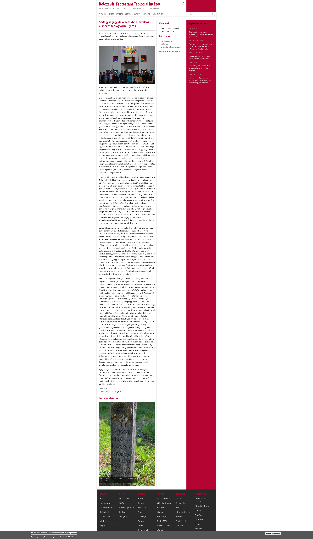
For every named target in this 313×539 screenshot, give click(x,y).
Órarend (140, 512)
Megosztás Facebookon (169, 51)
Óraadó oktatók (181, 503)
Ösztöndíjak (142, 516)
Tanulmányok (162, 516)
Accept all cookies (273, 534)
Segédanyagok (143, 530)
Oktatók (179, 498)
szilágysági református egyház (171, 47)
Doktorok (179, 525)
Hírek (101, 498)
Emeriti (178, 507)
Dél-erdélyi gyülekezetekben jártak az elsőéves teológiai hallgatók (199, 68)
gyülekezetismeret (167, 41)
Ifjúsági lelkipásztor (183, 512)
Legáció (197, 524)
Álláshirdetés (104, 521)
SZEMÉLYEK (146, 14)
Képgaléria (198, 528)
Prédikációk (199, 519)
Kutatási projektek (163, 498)
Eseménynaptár (105, 503)
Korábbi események (106, 507)
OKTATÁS (128, 14)
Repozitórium (161, 507)
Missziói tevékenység (202, 506)
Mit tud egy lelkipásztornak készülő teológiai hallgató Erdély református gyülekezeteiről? (200, 80)
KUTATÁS (137, 14)
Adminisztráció (181, 521)
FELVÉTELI (119, 14)
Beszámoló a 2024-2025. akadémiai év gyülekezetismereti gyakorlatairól (201, 34)
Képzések (141, 503)
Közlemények (104, 512)
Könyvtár (160, 530)
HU (183, 3)
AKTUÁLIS (102, 14)
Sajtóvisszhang (105, 516)
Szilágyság (164, 44)
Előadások (198, 515)
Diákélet (198, 510)
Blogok (102, 525)
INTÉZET (111, 14)
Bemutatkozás (124, 498)
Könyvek (160, 512)
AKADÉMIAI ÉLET (158, 14)
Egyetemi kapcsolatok (126, 507)
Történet (122, 503)
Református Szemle (164, 525)
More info (69, 537)
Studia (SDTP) (162, 521)
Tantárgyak (142, 507)
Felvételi (141, 498)
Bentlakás (122, 512)
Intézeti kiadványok (164, 503)
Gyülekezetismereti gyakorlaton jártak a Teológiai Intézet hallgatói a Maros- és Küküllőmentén (201, 46)
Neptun (140, 525)
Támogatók (123, 516)
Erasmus (141, 521)
